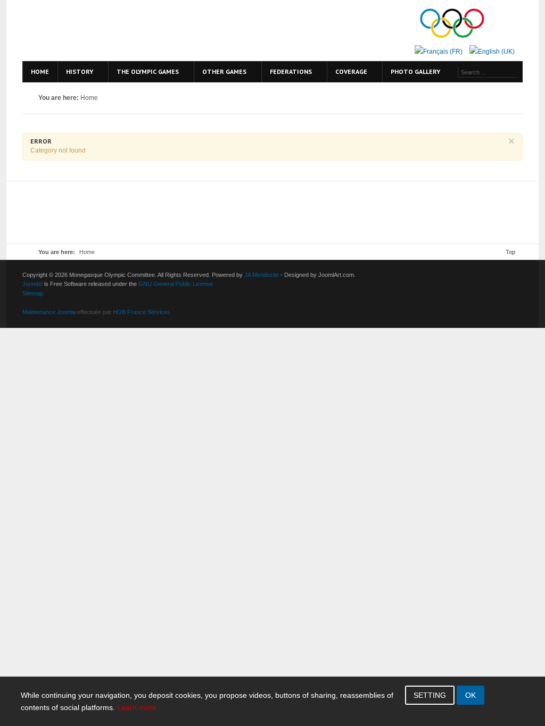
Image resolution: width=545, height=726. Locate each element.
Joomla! (32, 284)
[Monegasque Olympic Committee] (112, 30)
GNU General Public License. (176, 284)
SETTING (430, 695)
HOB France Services (141, 312)
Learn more (136, 707)
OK (470, 695)
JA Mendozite (261, 275)
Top (510, 252)
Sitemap (32, 293)
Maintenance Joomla (49, 312)
